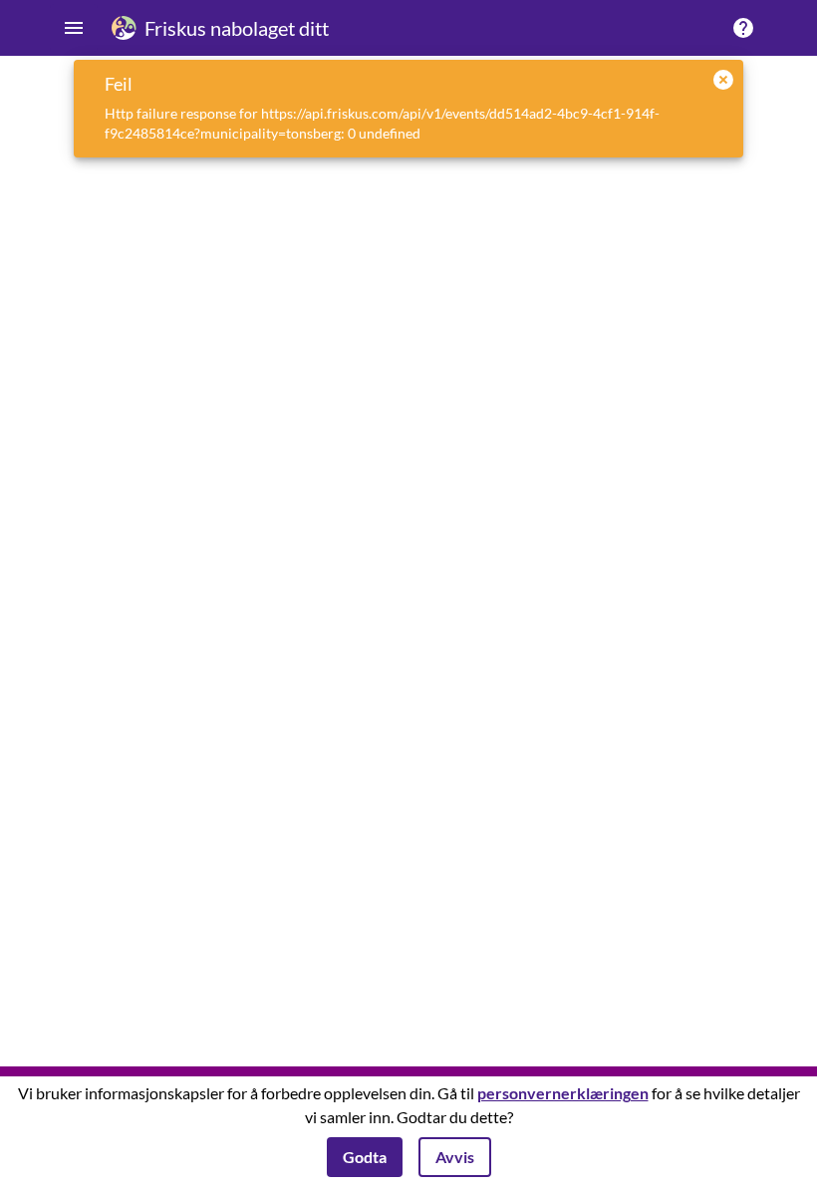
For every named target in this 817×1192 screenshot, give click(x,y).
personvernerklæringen (563, 1092)
